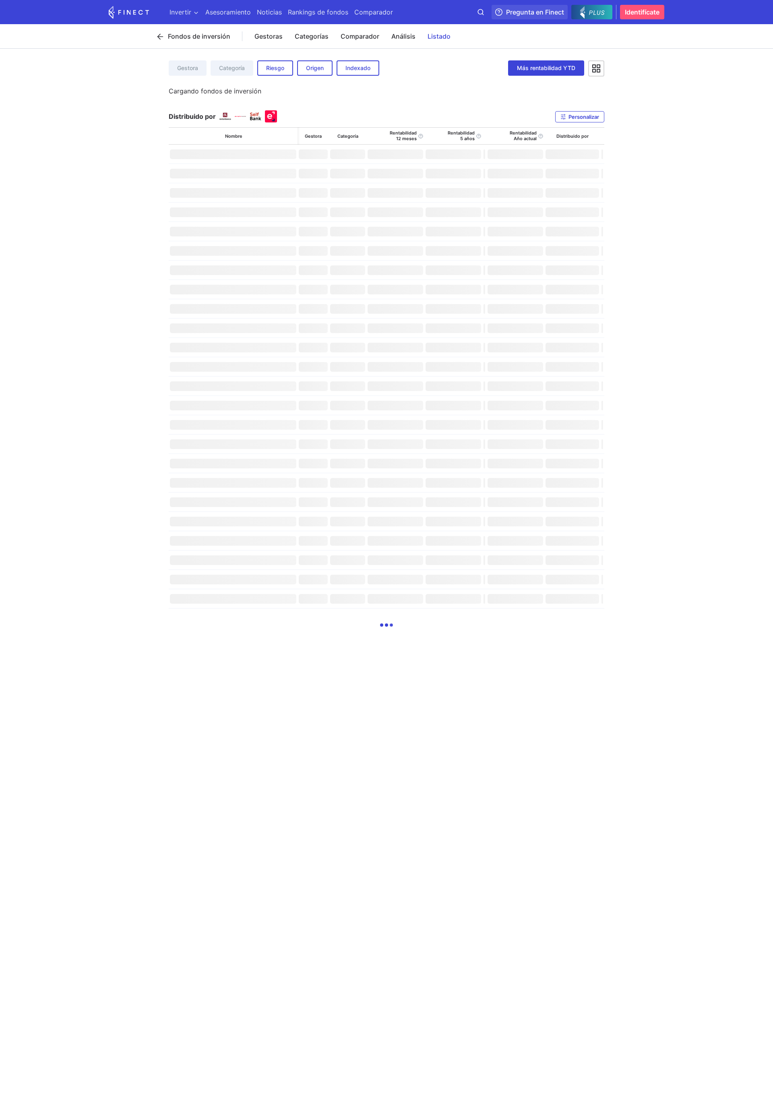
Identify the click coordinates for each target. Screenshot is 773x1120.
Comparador (360, 36)
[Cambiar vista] (596, 68)
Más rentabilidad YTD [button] (546, 67)
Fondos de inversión (199, 36)
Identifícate (642, 12)
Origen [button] (315, 67)
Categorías (312, 36)
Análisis (403, 36)
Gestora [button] (187, 67)
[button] (579, 116)
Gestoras (268, 36)
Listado (439, 36)
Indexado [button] (357, 67)
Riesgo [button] (275, 67)
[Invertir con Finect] (129, 12)
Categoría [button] (232, 67)
